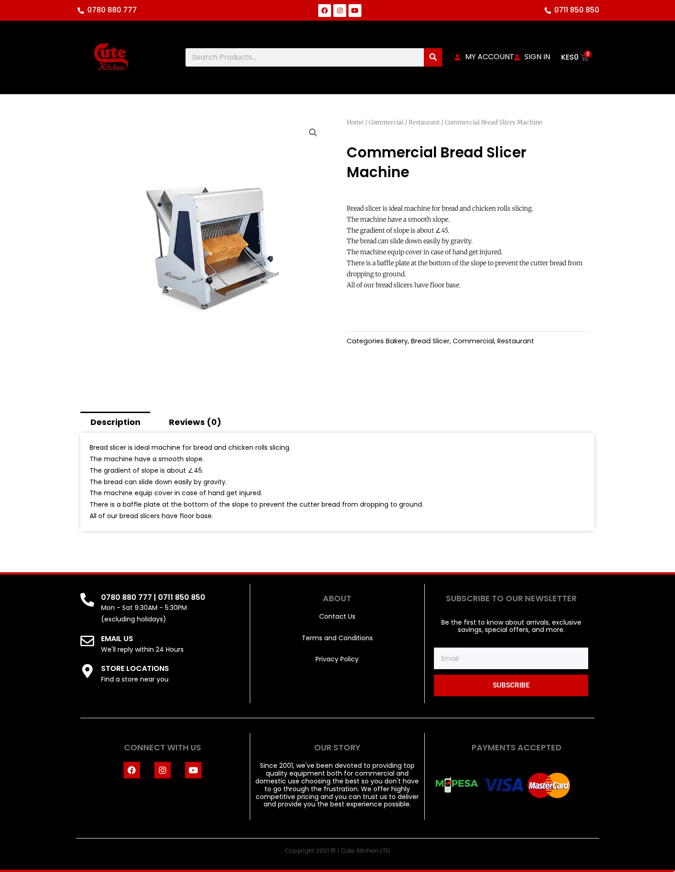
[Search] (433, 57)
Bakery (397, 341)
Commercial (386, 122)
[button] (313, 132)
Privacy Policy (337, 659)
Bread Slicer (430, 341)
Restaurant (424, 122)
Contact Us (337, 616)
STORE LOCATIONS (135, 668)
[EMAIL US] (87, 641)
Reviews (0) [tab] (195, 422)
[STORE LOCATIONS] (87, 671)
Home (355, 122)
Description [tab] (115, 422)
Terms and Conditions (337, 638)
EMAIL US (117, 638)
